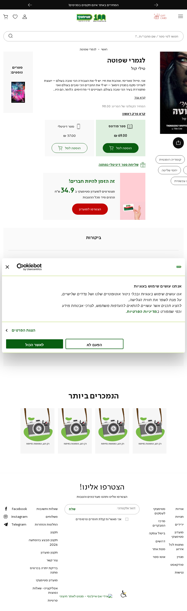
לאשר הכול (34, 345)
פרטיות (53, 600)
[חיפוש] (10, 36)
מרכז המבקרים (159, 523)
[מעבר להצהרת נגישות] (124, 596)
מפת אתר (158, 549)
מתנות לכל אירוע (176, 546)
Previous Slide (162, 92)
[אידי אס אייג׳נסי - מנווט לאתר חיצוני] (85, 596)
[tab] (93, 238)
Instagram (19, 516)
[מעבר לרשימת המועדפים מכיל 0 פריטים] (15, 17)
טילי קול (138, 68)
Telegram (18, 524)
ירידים (179, 524)
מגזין (180, 557)
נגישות (179, 572)
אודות (180, 509)
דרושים (160, 541)
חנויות (179, 516)
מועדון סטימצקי (177, 534)
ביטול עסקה (157, 533)
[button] (24, 17)
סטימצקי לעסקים (159, 511)
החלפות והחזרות (46, 524)
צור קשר (52, 560)
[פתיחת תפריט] (181, 17)
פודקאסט (177, 564)
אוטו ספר (159, 557)
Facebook (19, 509)
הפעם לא (94, 345)
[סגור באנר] (7, 267)
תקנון (54, 532)
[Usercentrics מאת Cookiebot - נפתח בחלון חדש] (38, 267)
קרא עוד (139, 97)
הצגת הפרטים (23, 330)
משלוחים (52, 516)
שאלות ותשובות (47, 509)
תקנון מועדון (49, 552)
